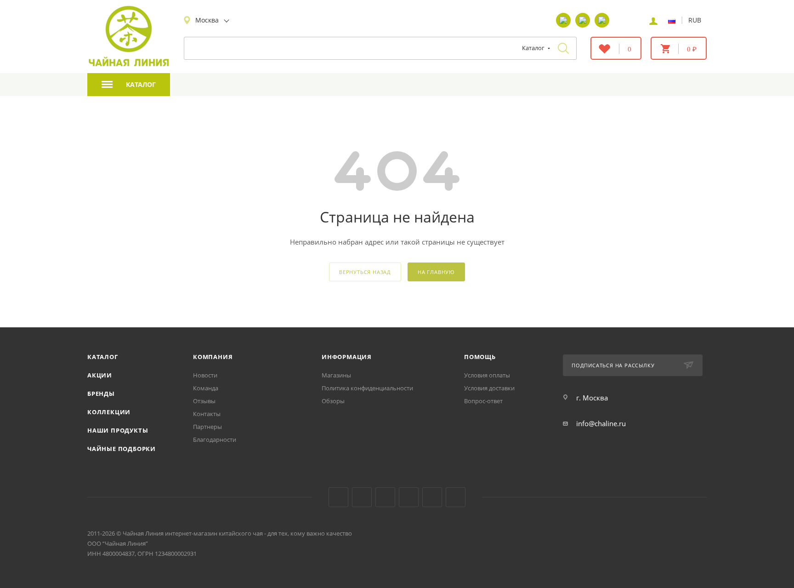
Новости (205, 375)
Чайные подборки (121, 449)
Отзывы (204, 401)
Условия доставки (489, 388)
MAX (455, 497)
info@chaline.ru (601, 423)
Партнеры (207, 426)
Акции (99, 375)
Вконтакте (338, 497)
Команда (205, 388)
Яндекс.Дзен (409, 497)
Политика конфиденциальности (367, 388)
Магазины (336, 375)
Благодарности (214, 439)
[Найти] (563, 48)
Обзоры (333, 401)
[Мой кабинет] (653, 20)
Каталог (102, 357)
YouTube (362, 497)
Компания (213, 357)
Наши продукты (117, 430)
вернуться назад (365, 271)
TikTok (432, 497)
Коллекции (108, 412)
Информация (347, 357)
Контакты (207, 414)
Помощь (480, 357)
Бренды (101, 393)
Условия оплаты (487, 375)
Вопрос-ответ (483, 401)
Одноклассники (385, 497)
